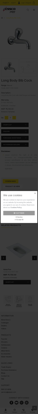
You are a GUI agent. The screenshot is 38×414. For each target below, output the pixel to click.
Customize (19, 213)
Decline (19, 217)
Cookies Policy (16, 207)
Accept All (19, 219)
